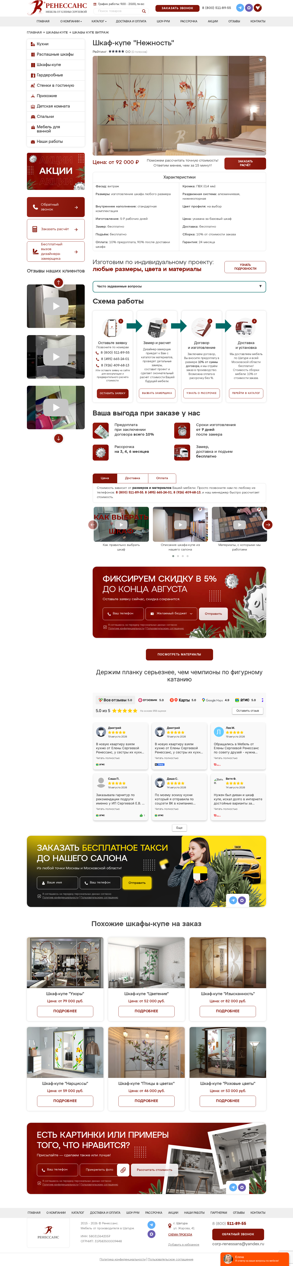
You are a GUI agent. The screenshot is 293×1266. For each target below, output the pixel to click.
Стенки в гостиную (55, 86)
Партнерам (218, 1213)
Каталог (98, 21)
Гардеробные (50, 75)
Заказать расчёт (245, 163)
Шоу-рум (163, 21)
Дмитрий (173, 727)
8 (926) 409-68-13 (216, 13)
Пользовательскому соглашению (165, 629)
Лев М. (230, 727)
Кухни (42, 44)
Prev (59, 282)
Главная (43, 21)
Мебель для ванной (48, 129)
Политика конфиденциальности (123, 1259)
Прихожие (47, 96)
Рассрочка (188, 21)
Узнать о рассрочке (201, 393)
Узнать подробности (245, 267)
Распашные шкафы (55, 54)
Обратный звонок (238, 1234)
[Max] (249, 8)
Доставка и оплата (131, 21)
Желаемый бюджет (172, 613)
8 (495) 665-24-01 (216, 3)
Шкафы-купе (57, 32)
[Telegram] (240, 8)
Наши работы (50, 142)
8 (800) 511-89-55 (216, 8)
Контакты (258, 21)
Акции (213, 21)
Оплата (162, 478)
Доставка (132, 478)
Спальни (45, 117)
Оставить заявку (113, 393)
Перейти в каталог (246, 393)
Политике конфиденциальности (126, 629)
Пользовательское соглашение (170, 1259)
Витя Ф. (231, 778)
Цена (105, 478)
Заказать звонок (177, 8)
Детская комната (53, 106)
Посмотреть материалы (179, 654)
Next (59, 438)
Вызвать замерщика (157, 393)
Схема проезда (180, 1234)
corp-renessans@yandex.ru (238, 1244)
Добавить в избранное (183, 1244)
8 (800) (229, 1224)
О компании (70, 21)
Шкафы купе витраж (90, 32)
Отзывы (234, 21)
